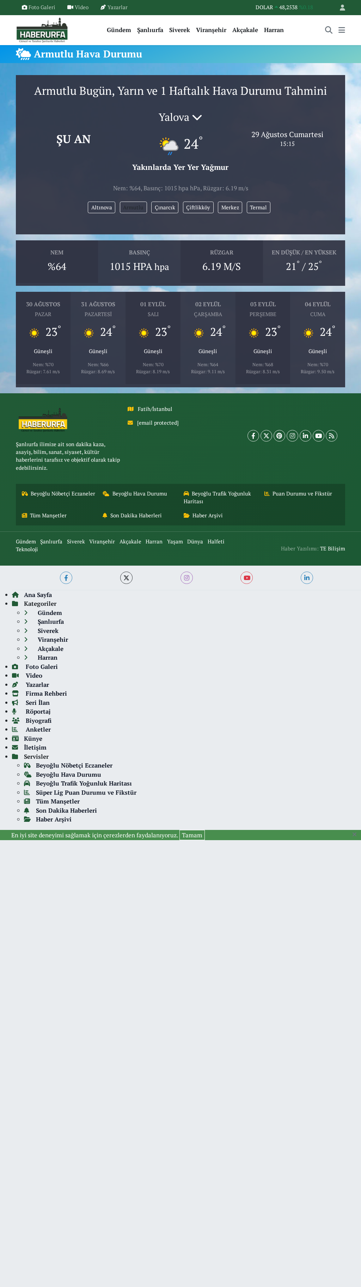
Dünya (195, 541)
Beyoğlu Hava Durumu (139, 493)
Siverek (179, 30)
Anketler (37, 729)
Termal (258, 207)
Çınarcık (165, 207)
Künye (33, 738)
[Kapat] (356, 834)
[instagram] (186, 578)
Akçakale (245, 30)
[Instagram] (292, 436)
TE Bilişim (332, 548)
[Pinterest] (279, 436)
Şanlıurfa (150, 30)
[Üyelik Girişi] (339, 7)
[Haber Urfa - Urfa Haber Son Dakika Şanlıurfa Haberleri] (42, 29)
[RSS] (331, 436)
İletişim (35, 747)
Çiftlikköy (198, 207)
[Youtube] (318, 436)
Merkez (230, 207)
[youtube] (246, 578)
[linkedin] (307, 578)
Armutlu (133, 207)
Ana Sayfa (38, 595)
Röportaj (37, 711)
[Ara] (329, 30)
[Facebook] (253, 436)
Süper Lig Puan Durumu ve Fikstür (86, 792)
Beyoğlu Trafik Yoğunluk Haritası (217, 497)
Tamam (192, 835)
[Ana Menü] (341, 30)
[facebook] (66, 578)
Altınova (101, 207)
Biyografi (37, 720)
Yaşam (175, 541)
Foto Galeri (42, 7)
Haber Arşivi (207, 515)
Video (81, 7)
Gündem (119, 30)
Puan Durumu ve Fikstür (302, 493)
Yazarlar (118, 7)
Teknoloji (27, 549)
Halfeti (216, 541)
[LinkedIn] (305, 436)
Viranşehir (211, 30)
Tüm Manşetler (48, 515)
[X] (266, 436)
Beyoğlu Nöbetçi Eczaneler (63, 493)
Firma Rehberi (45, 693)
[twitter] (126, 578)
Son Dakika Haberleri (136, 515)
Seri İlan (37, 702)
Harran (274, 30)
